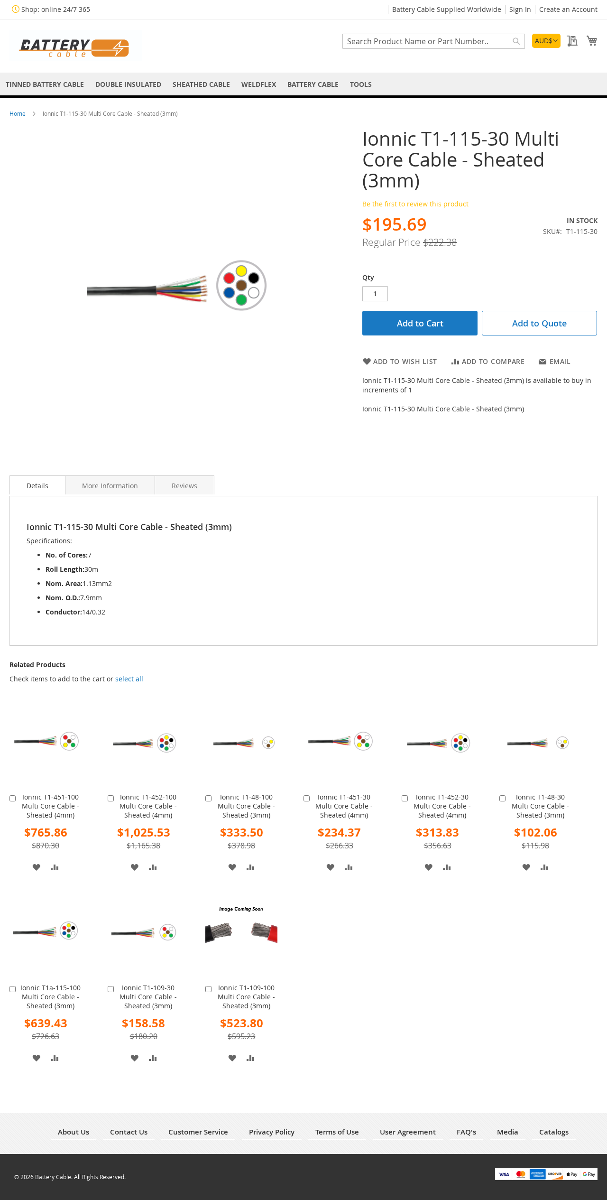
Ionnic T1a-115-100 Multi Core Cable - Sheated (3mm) (50, 996)
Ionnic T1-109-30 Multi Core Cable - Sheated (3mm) (148, 996)
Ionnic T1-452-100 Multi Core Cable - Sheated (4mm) (148, 805)
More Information (110, 485)
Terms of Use (337, 1132)
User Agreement (408, 1132)
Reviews (184, 485)
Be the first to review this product (415, 203)
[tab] (37, 484)
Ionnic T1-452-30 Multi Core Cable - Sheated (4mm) (442, 805)
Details (37, 485)
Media (507, 1132)
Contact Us (128, 1132)
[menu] (303, 84)
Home (18, 113)
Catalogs (554, 1132)
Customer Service (198, 1132)
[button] (546, 41)
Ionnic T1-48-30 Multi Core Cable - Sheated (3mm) (540, 805)
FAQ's (466, 1132)
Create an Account (568, 9)
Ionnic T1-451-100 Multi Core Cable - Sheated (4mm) (50, 805)
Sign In (520, 9)
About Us (73, 1132)
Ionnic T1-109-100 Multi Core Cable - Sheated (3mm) (246, 996)
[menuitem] (45, 84)
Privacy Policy (271, 1132)
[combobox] (433, 41)
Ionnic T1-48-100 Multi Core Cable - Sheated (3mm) (246, 805)
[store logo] (75, 45)
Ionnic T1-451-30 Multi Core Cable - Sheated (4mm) (344, 805)
